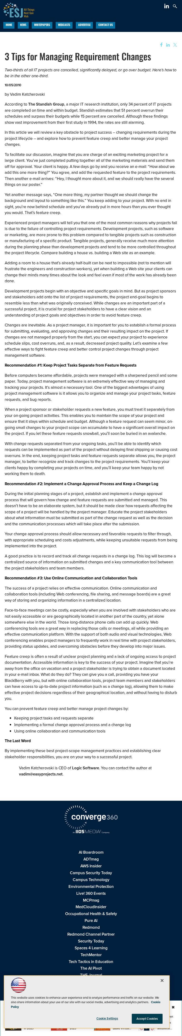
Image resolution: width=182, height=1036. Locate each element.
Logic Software (85, 768)
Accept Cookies (147, 1018)
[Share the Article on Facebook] (160, 45)
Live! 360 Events (91, 893)
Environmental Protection (91, 887)
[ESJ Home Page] (17, 9)
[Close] (162, 980)
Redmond (91, 927)
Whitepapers (42, 25)
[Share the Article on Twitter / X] (174, 45)
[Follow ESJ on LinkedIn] (167, 7)
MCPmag (91, 900)
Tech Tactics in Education (91, 962)
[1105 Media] (91, 832)
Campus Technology (91, 880)
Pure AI (91, 921)
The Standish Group (46, 104)
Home (9, 25)
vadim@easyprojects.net (41, 774)
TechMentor (91, 955)
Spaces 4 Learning (91, 948)
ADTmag (91, 859)
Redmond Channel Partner (91, 934)
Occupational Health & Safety (91, 914)
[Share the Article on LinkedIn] (167, 45)
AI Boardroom (91, 852)
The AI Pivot (91, 968)
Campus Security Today (91, 873)
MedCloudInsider (91, 907)
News (23, 25)
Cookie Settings (107, 1018)
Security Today (91, 941)
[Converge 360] (91, 818)
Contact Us (105, 25)
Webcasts (64, 25)
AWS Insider (91, 866)
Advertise (84, 25)
